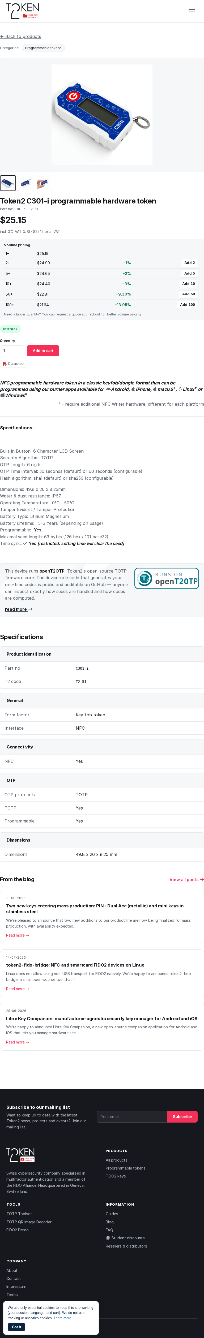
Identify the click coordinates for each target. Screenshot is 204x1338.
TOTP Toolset (19, 1213)
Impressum (16, 1286)
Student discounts (127, 1238)
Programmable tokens (43, 48)
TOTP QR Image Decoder (29, 1222)
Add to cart (43, 350)
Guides (112, 1213)
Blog (110, 1222)
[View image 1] (8, 183)
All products (117, 1160)
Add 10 (188, 284)
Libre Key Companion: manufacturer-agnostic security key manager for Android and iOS (101, 1018)
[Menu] (192, 11)
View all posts (184, 879)
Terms (12, 1294)
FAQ (109, 1230)
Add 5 (189, 273)
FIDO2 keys (116, 1176)
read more (16, 609)
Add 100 (187, 305)
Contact (13, 1278)
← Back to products (20, 36)
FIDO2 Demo (17, 1230)
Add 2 (189, 263)
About (12, 1270)
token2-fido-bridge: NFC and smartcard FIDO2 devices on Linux (75, 965)
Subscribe (182, 1117)
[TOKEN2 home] (22, 11)
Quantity (7, 341)
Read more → (17, 935)
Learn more (62, 1318)
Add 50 (188, 294)
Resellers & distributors (126, 1246)
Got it (16, 1327)
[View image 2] (26, 183)
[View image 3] (44, 183)
